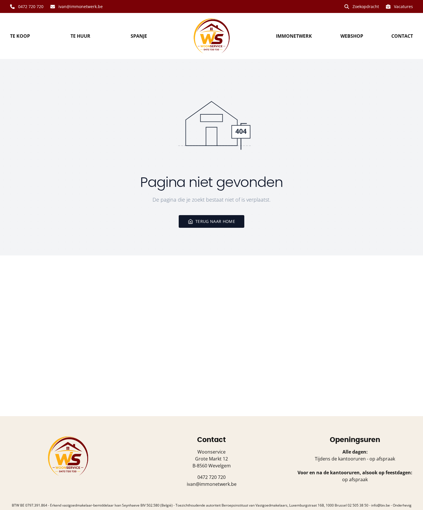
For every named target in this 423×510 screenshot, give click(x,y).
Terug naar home (215, 221)
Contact (402, 36)
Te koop (20, 36)
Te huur (80, 36)
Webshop (351, 36)
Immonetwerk (294, 36)
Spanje (139, 36)
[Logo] (211, 36)
